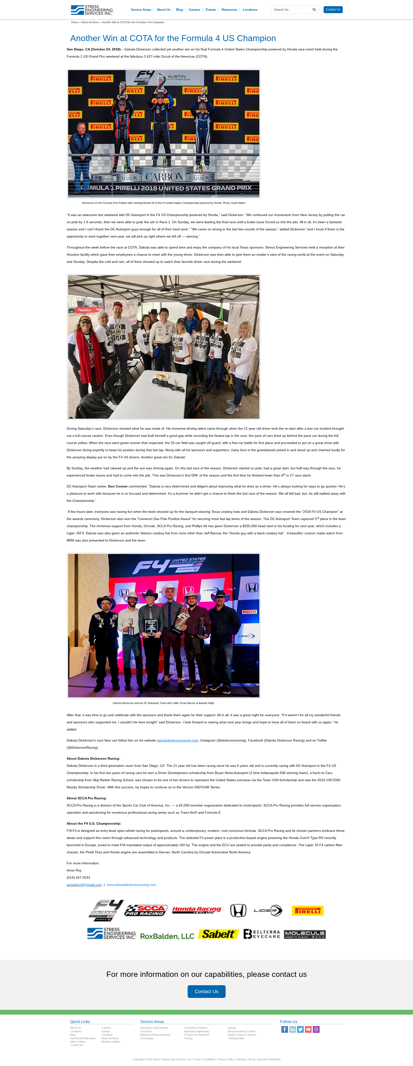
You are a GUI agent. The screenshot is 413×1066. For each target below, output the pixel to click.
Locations (250, 9)
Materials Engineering (196, 1031)
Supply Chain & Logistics (242, 1034)
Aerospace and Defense (154, 1027)
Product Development (196, 1034)
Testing (188, 1038)
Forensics (146, 1031)
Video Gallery (78, 1041)
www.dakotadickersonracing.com (131, 885)
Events (211, 9)
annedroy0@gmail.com (84, 885)
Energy (232, 1027)
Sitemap (241, 1059)
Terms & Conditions (204, 1059)
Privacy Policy (226, 1059)
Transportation (236, 1038)
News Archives (110, 1038)
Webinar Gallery (111, 1041)
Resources (229, 9)
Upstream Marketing (268, 1059)
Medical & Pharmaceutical (155, 1034)
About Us (163, 9)
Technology (147, 1038)
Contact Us (333, 9)
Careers (194, 9)
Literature (107, 1034)
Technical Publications (83, 1038)
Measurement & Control (241, 1031)
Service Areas (141, 9)
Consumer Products (195, 1027)
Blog (179, 9)
